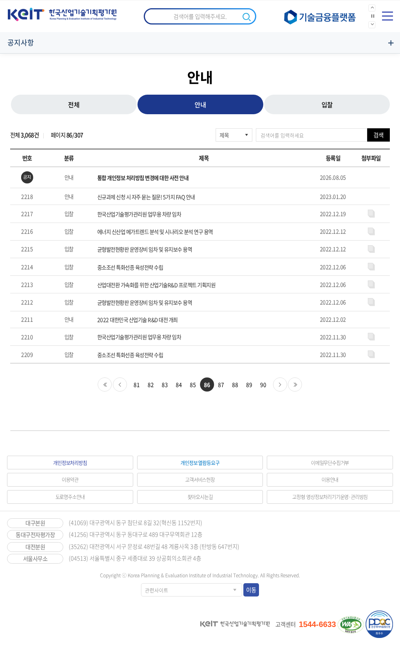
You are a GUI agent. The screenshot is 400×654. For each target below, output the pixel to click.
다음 (280, 384)
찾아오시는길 (200, 496)
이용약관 (70, 479)
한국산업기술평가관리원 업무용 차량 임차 (139, 214)
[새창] (322, 16)
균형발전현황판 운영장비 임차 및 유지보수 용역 (144, 249)
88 (235, 384)
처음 (105, 384)
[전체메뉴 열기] (387, 16)
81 (136, 384)
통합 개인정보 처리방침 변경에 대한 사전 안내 (143, 177)
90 (263, 384)
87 (221, 384)
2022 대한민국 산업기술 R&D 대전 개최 (137, 319)
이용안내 (329, 479)
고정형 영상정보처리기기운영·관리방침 (330, 496)
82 (151, 384)
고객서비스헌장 (200, 479)
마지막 (295, 384)
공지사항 (20, 42)
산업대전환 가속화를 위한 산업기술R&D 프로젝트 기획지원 (156, 285)
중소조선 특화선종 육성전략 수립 (130, 267)
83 (165, 384)
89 (249, 384)
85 (193, 384)
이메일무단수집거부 (330, 462)
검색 (378, 135)
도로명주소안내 (70, 496)
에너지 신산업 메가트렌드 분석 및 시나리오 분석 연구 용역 (155, 231)
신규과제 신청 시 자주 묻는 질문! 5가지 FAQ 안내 (146, 197)
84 (179, 384)
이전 (120, 384)
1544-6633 (317, 624)
